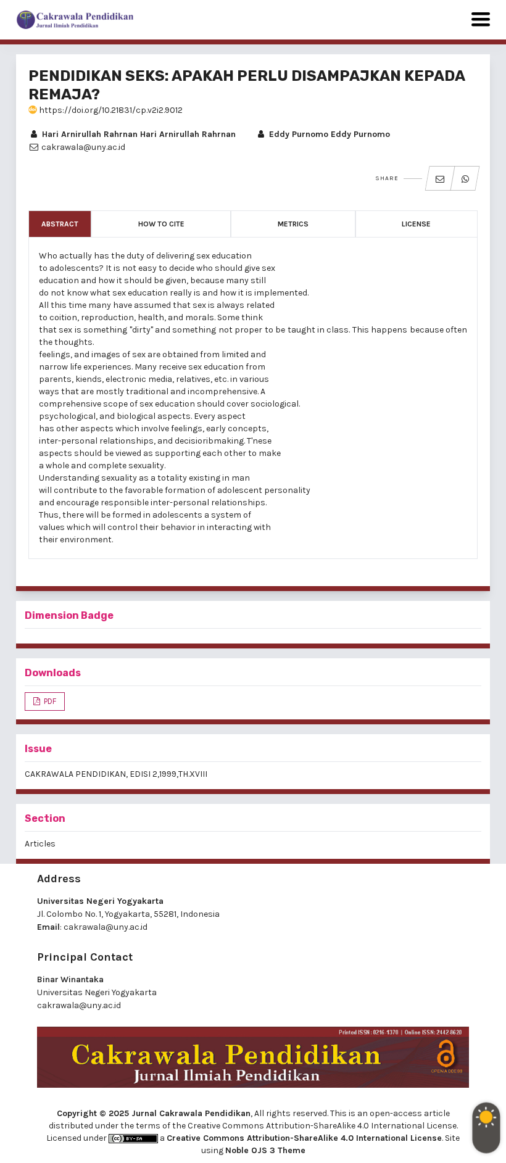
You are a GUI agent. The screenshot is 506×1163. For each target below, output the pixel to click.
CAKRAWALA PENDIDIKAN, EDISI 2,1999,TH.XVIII (116, 774)
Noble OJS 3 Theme (265, 1150)
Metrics (293, 224)
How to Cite (161, 224)
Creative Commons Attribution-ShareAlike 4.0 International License (304, 1138)
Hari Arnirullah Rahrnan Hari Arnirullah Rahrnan (137, 134)
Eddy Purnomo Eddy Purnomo (328, 134)
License (416, 224)
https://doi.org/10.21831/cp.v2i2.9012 (110, 110)
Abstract (59, 224)
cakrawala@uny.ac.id (105, 927)
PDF (49, 701)
